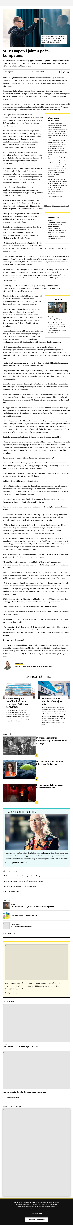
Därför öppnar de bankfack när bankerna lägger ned (50, 786)
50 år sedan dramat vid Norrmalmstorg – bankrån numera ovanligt (51, 740)
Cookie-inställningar (36, 1214)
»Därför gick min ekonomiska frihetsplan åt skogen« (49, 763)
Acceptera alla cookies (36, 1220)
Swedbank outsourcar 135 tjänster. (31, 502)
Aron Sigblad (8, 72)
